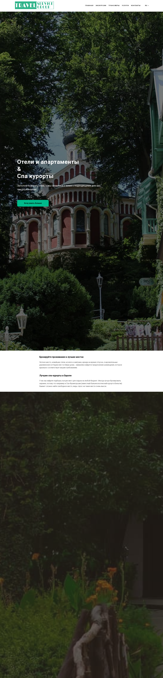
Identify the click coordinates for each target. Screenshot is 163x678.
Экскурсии (101, 5)
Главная (89, 5)
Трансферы (114, 5)
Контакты (136, 5)
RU (146, 5)
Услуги (125, 5)
